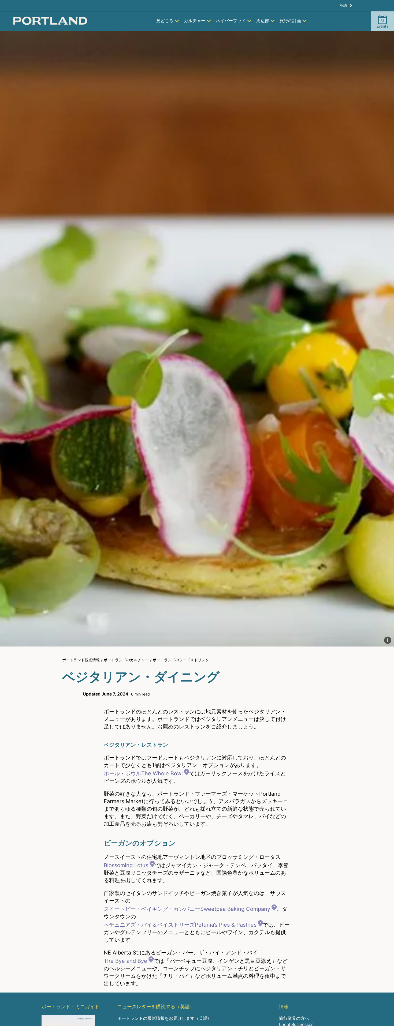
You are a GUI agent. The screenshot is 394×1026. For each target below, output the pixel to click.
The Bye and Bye (125, 961)
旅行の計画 (290, 20)
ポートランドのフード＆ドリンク (181, 659)
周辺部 (262, 20)
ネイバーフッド (231, 20)
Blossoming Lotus (126, 865)
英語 (343, 5)
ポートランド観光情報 (81, 659)
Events (382, 23)
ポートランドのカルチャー (126, 659)
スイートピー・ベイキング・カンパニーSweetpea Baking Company (187, 909)
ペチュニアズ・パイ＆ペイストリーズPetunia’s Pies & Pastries (180, 925)
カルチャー (194, 20)
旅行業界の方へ (294, 1018)
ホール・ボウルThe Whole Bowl (143, 773)
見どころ (164, 20)
